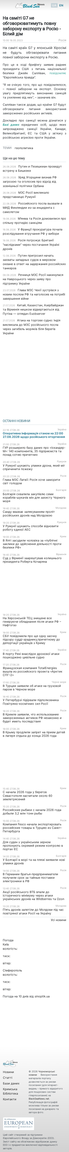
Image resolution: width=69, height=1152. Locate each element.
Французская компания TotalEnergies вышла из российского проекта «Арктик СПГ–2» (32, 671)
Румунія (61, 461)
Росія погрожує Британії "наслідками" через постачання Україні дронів (31, 244)
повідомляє (57, 73)
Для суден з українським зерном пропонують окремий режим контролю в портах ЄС (33, 845)
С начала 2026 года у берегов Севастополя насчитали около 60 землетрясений (27, 795)
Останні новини (16, 421)
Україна (62, 429)
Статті (7, 1077)
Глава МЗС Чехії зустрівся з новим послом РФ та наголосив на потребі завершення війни (34, 294)
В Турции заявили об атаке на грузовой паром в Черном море (32, 687)
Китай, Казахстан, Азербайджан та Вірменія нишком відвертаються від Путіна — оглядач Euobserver (33, 309)
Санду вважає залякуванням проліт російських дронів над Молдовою (29, 513)
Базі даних (11, 124)
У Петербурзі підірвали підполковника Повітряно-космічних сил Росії (31, 701)
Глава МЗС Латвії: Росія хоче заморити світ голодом (31, 481)
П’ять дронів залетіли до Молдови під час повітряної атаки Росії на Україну (33, 911)
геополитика (24, 148)
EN (61, 5)
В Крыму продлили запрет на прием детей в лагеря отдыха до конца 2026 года (34, 734)
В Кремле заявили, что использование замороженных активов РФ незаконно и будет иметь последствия (32, 717)
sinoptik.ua (42, 996)
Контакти (9, 1099)
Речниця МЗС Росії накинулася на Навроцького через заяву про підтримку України (33, 279)
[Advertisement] (34, 375)
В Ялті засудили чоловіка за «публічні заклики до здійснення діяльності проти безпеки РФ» (32, 544)
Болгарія (61, 490)
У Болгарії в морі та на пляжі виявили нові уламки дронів (34, 861)
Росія (62, 40)
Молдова (61, 508)
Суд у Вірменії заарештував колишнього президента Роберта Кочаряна (32, 559)
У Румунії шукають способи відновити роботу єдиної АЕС (31, 527)
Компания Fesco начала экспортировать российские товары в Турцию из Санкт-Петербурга (32, 827)
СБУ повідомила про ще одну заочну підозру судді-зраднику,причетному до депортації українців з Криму (31, 639)
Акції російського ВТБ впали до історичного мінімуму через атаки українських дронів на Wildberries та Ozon (33, 895)
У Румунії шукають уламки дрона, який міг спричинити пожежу (34, 467)
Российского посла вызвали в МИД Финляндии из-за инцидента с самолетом (32, 208)
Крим (63, 536)
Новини (8, 1072)
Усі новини (58, 920)
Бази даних (11, 1083)
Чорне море (59, 682)
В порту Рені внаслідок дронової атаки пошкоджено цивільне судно (31, 655)
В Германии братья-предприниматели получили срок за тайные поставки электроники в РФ (30, 877)
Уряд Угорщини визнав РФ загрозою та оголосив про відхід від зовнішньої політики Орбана (30, 181)
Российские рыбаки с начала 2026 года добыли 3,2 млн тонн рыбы (32, 811)
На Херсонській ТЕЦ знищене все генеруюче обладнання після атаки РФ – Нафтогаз (32, 621)
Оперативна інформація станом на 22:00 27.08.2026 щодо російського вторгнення (34, 435)
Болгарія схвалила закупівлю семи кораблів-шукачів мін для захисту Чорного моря (34, 497)
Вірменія (61, 554)
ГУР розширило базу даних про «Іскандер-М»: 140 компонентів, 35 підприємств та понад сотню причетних (34, 451)
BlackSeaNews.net (39, 1098)
